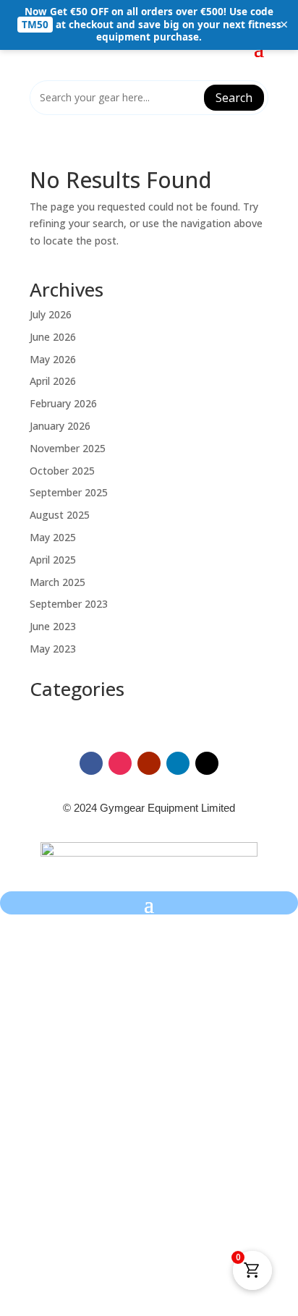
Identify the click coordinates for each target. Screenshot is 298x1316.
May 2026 (53, 359)
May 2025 (53, 537)
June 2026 (53, 337)
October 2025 (62, 470)
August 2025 (60, 515)
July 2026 (51, 314)
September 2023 (69, 604)
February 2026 (63, 403)
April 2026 (53, 381)
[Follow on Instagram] (120, 763)
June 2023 (53, 626)
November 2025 (68, 448)
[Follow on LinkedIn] (178, 763)
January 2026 (60, 426)
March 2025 (57, 582)
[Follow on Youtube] (149, 763)
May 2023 (53, 648)
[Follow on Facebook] (91, 763)
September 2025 (69, 492)
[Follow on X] (206, 763)
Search (234, 98)
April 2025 (53, 559)
